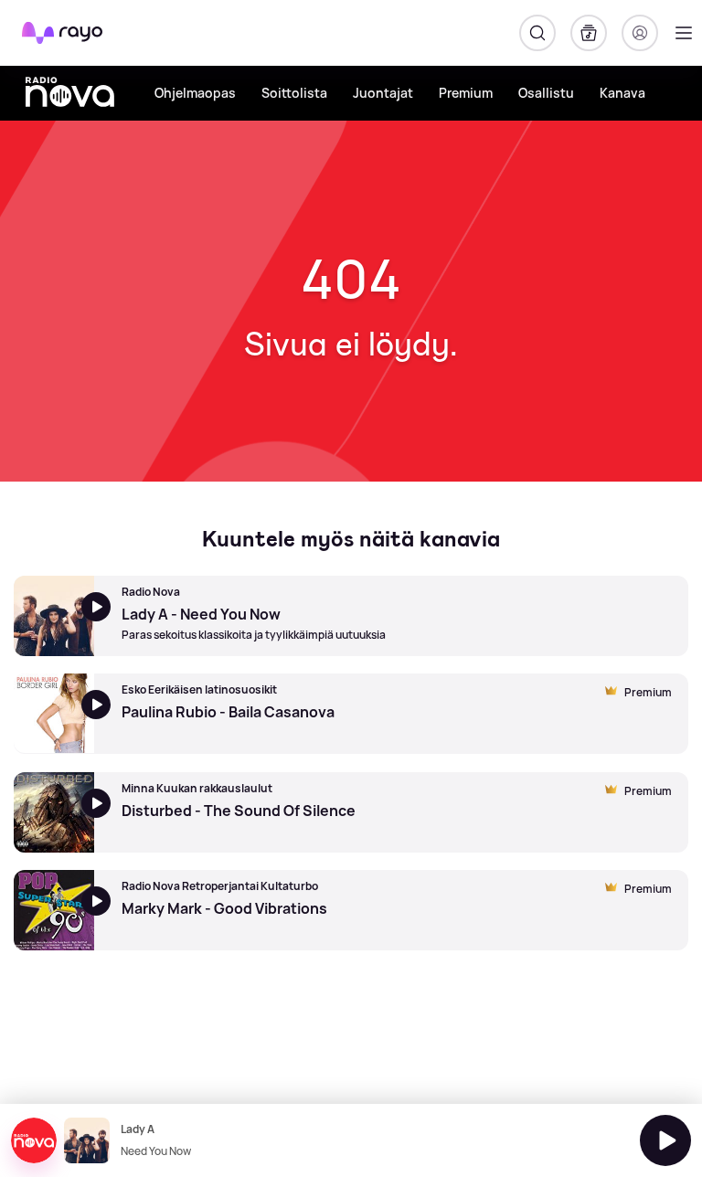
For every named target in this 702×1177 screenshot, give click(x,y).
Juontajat (383, 92)
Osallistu (546, 92)
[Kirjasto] (588, 33)
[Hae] (537, 33)
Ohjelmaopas (195, 92)
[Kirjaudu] (640, 33)
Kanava (622, 92)
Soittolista (294, 92)
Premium (466, 92)
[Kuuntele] (665, 1140)
